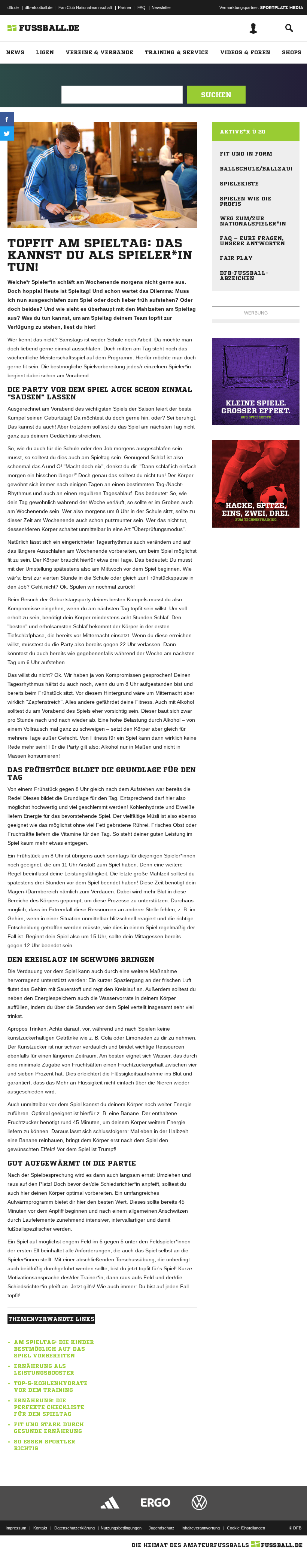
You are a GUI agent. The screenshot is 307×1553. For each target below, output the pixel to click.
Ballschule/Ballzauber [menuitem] (256, 168)
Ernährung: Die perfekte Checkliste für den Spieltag (49, 1407)
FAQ (141, 7)
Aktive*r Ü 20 (242, 131)
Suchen (216, 94)
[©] (256, 381)
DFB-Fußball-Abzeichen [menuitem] (244, 275)
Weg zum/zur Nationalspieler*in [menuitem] (253, 221)
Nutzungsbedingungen (121, 1528)
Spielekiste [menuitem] (239, 183)
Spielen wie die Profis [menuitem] (245, 201)
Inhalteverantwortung (201, 1528)
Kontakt (40, 1528)
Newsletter (161, 7)
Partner (124, 7)
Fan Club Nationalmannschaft (85, 7)
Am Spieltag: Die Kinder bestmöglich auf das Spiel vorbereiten (54, 1348)
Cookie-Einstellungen (246, 1528)
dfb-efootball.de (38, 7)
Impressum (16, 1528)
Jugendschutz (161, 1528)
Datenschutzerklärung (74, 1528)
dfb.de (13, 7)
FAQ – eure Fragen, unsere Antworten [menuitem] (252, 241)
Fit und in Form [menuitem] (246, 153)
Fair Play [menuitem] (236, 258)
